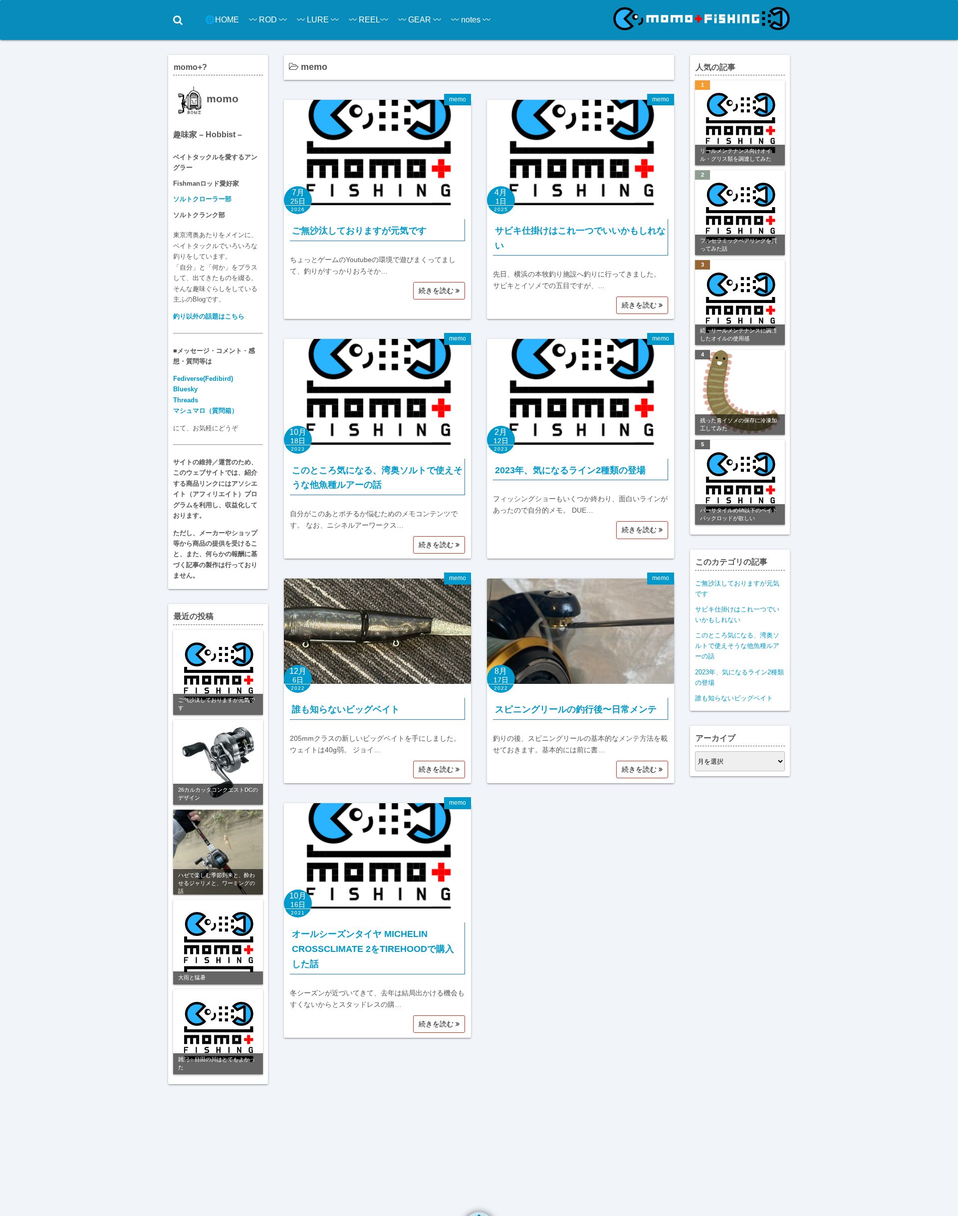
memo (457, 99)
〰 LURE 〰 (318, 19)
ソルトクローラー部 (202, 199)
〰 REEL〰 (368, 19)
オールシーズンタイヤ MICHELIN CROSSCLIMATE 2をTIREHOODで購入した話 (373, 948)
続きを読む (437, 291)
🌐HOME (222, 19)
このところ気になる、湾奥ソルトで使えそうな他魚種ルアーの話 (737, 645)
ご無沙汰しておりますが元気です (359, 231)
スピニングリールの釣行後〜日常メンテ (576, 709)
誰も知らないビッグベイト (346, 709)
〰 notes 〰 (470, 19)
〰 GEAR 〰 (419, 19)
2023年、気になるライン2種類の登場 (570, 470)
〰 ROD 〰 (268, 19)
